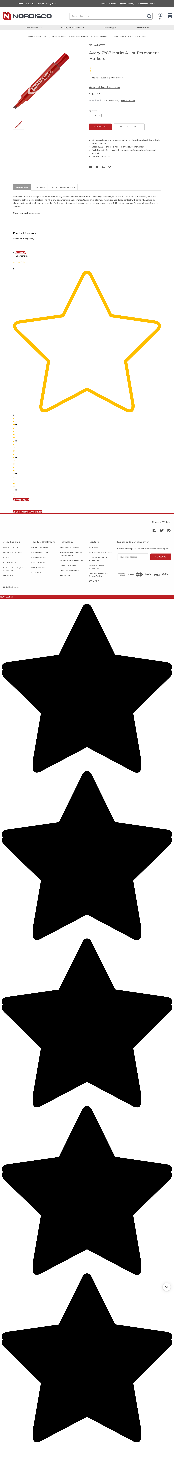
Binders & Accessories (12, 552)
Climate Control (38, 562)
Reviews (6, 596)
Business (6, 557)
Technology (109, 27)
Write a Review (128, 100)
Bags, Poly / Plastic (11, 547)
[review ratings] (90, 71)
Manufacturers (108, 3)
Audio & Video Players (69, 547)
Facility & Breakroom (71, 27)
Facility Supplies (38, 567)
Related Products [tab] (63, 187)
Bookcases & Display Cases (100, 552)
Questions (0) (21, 255)
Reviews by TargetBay (23, 238)
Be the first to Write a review (29, 511)
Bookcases (93, 547)
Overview (22, 187)
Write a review (117, 78)
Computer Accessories (70, 570)
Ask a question (102, 78)
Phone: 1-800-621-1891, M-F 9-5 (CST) (37, 3)
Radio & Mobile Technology (71, 560)
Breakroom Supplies (39, 547)
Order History (127, 3)
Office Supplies (32, 27)
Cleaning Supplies (38, 557)
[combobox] (111, 16)
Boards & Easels (9, 562)
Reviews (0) (20, 252)
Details (40, 187)
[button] (91, 77)
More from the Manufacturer (26, 213)
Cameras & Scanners (68, 565)
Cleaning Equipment (40, 552)
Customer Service (147, 3)
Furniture (141, 27)
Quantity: (93, 111)
